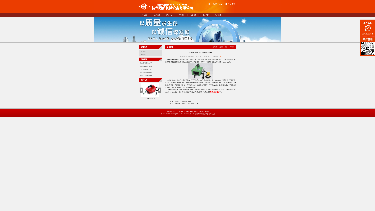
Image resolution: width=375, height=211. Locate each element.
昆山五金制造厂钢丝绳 (146, 66)
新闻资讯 (181, 15)
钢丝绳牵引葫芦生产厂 (146, 63)
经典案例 (193, 15)
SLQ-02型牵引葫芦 (150, 98)
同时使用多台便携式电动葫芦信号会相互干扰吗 (187, 103)
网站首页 (144, 15)
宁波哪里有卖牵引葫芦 (146, 69)
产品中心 (169, 15)
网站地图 (212, 114)
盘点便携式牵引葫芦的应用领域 (183, 101)
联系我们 (218, 15)
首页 (226, 47)
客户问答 (205, 15)
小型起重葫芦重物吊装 (146, 72)
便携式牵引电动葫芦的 (146, 75)
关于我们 (157, 15)
